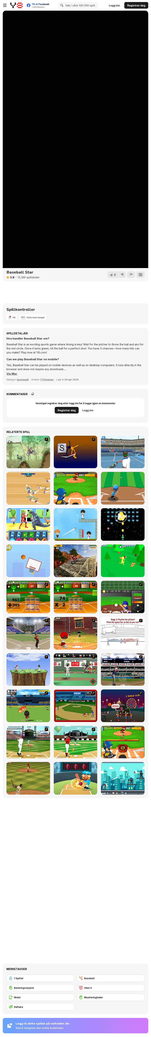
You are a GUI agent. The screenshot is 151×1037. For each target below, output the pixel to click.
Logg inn (114, 5)
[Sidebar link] (4, 5)
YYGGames (47, 379)
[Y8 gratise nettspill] (16, 5)
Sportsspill (23, 379)
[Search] (61, 5)
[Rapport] (131, 274)
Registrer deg (136, 5)
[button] (11, 374)
